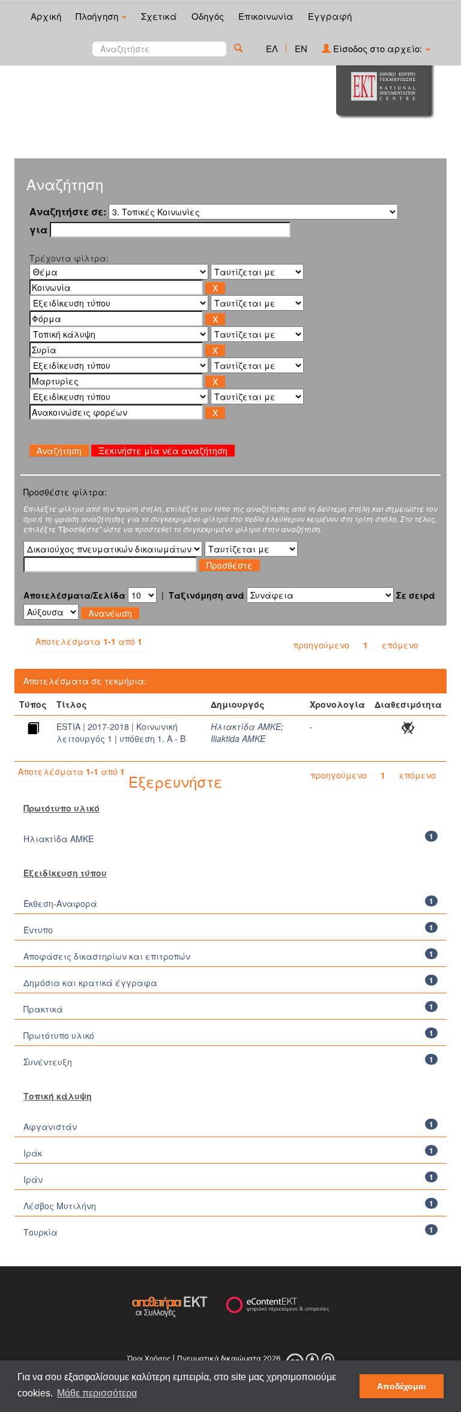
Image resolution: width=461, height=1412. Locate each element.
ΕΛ (272, 48)
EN (301, 48)
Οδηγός (207, 16)
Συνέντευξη (47, 1062)
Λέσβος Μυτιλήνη (59, 1206)
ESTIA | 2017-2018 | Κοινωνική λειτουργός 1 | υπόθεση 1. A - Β (120, 732)
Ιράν (33, 1179)
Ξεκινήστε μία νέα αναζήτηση (162, 450)
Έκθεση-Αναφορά (60, 903)
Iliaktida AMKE (238, 738)
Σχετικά (159, 16)
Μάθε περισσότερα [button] (97, 1393)
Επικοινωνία (266, 16)
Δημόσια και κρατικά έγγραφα (90, 983)
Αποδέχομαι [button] (401, 1386)
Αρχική (46, 16)
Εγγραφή (330, 16)
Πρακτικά (43, 1009)
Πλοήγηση (98, 16)
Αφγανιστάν (50, 1126)
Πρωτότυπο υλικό (58, 1035)
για (38, 229)
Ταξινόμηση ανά (206, 595)
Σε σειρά (415, 595)
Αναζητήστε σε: (67, 211)
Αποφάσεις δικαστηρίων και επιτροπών (106, 956)
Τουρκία (40, 1232)
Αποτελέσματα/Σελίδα (74, 595)
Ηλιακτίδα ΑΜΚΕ (246, 726)
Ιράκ (32, 1153)
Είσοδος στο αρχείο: (377, 48)
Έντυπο (38, 930)
